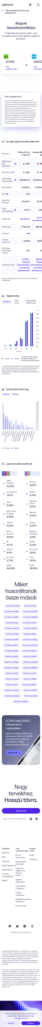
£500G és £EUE (12, 673)
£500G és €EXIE (30, 696)
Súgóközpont (7, 870)
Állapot (5, 880)
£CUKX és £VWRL (11, 617)
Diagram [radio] (6, 394)
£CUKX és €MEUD (30, 651)
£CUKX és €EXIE (11, 651)
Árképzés (5, 853)
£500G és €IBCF (12, 657)
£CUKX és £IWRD (11, 640)
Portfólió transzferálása (7, 875)
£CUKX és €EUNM (30, 612)
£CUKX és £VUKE (13, 606)
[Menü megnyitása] (38, 5)
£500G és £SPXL (30, 657)
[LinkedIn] (24, 926)
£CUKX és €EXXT (11, 645)
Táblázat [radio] (15, 394)
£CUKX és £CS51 (29, 623)
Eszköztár (6, 861)
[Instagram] (32, 926)
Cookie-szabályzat (20, 894)
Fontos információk (20, 856)
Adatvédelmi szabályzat (21, 887)
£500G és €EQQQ (12, 696)
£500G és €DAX (30, 679)
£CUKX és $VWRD (30, 617)
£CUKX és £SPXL (30, 628)
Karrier (31, 855)
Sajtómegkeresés (7, 865)
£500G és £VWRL (11, 668)
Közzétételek (21, 906)
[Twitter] (17, 926)
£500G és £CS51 (29, 673)
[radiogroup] (21, 301)
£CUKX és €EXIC (12, 634)
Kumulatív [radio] (7, 302)
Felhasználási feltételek (21, 863)
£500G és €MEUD (21, 702)
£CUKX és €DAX (30, 634)
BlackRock (25, 219)
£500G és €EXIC (12, 679)
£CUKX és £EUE (12, 623)
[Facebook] (9, 926)
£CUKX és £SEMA (12, 612)
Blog (3, 857)
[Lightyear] (8, 4)
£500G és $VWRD (30, 668)
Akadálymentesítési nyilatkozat (21, 900)
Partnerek (33, 859)
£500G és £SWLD (12, 690)
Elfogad (31, 1023)
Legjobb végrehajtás (20, 881)
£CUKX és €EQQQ (30, 645)
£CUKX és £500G (12, 628)
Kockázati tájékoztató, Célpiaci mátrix (21, 871)
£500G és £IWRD (29, 685)
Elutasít (11, 1023)
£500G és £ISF (12, 685)
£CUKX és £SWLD (30, 640)
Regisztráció (12, 753)
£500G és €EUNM (30, 662)
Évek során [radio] (16, 302)
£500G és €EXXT (30, 690)
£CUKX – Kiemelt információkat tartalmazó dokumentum (23, 265)
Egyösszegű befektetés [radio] (31, 302)
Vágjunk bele (21, 811)
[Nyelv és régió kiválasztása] (30, 4)
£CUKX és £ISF (30, 606)
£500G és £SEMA (12, 662)
